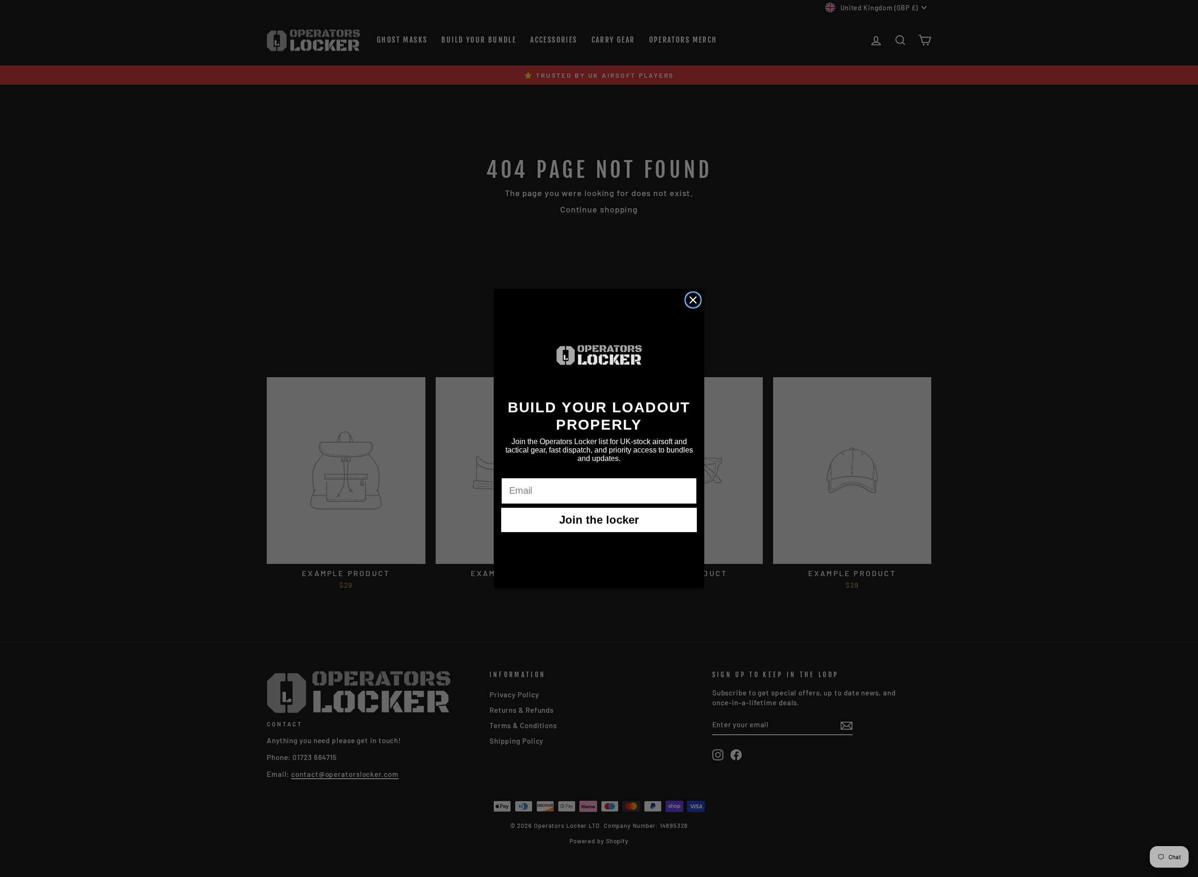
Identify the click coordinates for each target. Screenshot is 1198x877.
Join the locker (599, 519)
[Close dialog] (693, 299)
